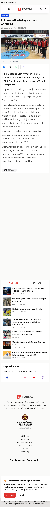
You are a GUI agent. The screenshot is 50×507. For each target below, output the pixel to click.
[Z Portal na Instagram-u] (25, 377)
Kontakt (25, 448)
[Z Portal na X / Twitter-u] (16, 377)
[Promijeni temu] (45, 9)
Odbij (21, 495)
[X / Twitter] (10, 67)
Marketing (25, 451)
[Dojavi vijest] (9, 9)
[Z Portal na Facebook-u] (7, 377)
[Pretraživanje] (41, 9)
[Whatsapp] (16, 67)
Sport (5, 16)
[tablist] (25, 283)
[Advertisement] (25, 200)
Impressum (25, 439)
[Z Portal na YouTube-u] (34, 377)
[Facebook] (4, 67)
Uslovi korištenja (25, 445)
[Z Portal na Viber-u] (43, 377)
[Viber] (23, 67)
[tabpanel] (25, 323)
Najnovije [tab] (13, 283)
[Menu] (4, 9)
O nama (25, 436)
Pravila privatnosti (25, 442)
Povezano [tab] (36, 283)
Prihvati (10, 495)
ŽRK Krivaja (9, 170)
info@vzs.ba (38, 408)
